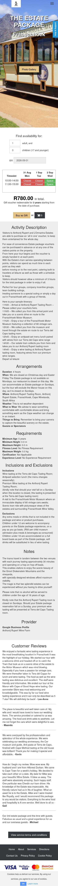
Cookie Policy (45, 855)
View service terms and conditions (29, 834)
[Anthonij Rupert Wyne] (16, 3)
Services (31, 849)
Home (12, 849)
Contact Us (12, 855)
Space (50, 180)
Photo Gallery (29, 69)
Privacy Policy (28, 855)
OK (23, 883)
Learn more (33, 883)
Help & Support (55, 29)
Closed (27, 180)
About (21, 849)
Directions (44, 849)
